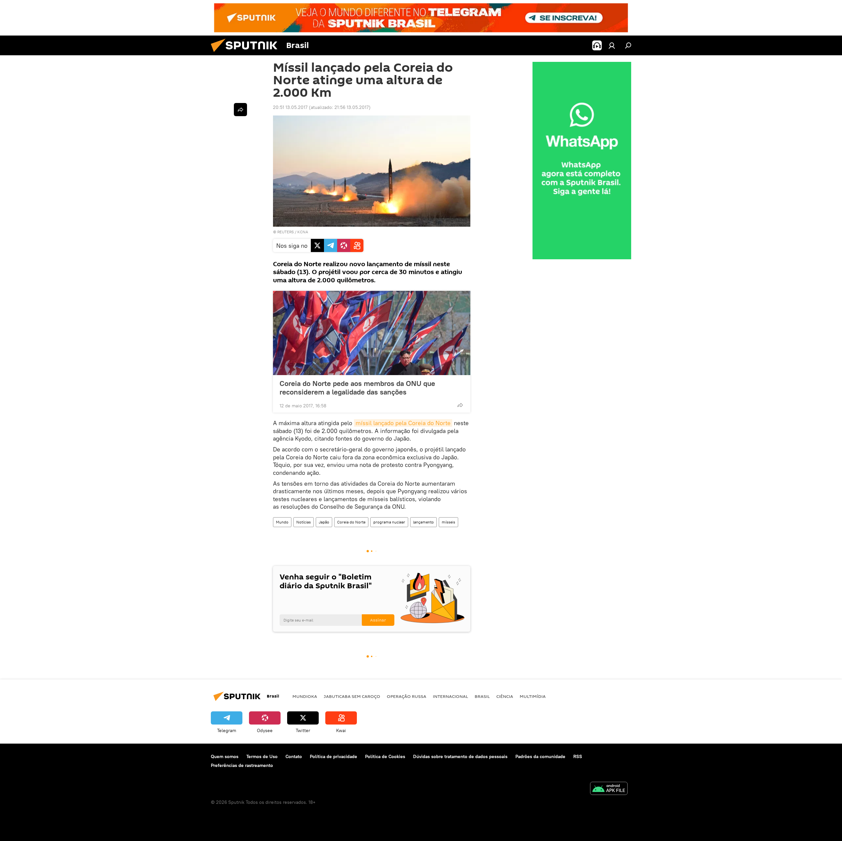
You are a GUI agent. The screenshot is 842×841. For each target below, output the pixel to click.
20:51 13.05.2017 (290, 107)
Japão (324, 522)
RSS (577, 756)
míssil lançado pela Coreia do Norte (403, 423)
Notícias (303, 522)
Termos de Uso (262, 756)
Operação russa (406, 696)
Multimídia (533, 696)
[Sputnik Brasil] (246, 54)
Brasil (482, 696)
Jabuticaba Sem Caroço (352, 696)
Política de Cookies (385, 756)
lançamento (423, 522)
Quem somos (224, 756)
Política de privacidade (333, 756)
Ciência (504, 696)
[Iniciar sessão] (611, 45)
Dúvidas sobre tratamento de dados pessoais (460, 756)
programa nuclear (389, 522)
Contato (293, 756)
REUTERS (285, 231)
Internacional (450, 696)
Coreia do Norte (351, 522)
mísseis (448, 522)
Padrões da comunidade (540, 756)
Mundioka (304, 696)
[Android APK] (608, 789)
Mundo (282, 522)
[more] (460, 405)
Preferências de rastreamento (242, 765)
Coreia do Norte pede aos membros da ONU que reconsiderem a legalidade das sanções (357, 387)
